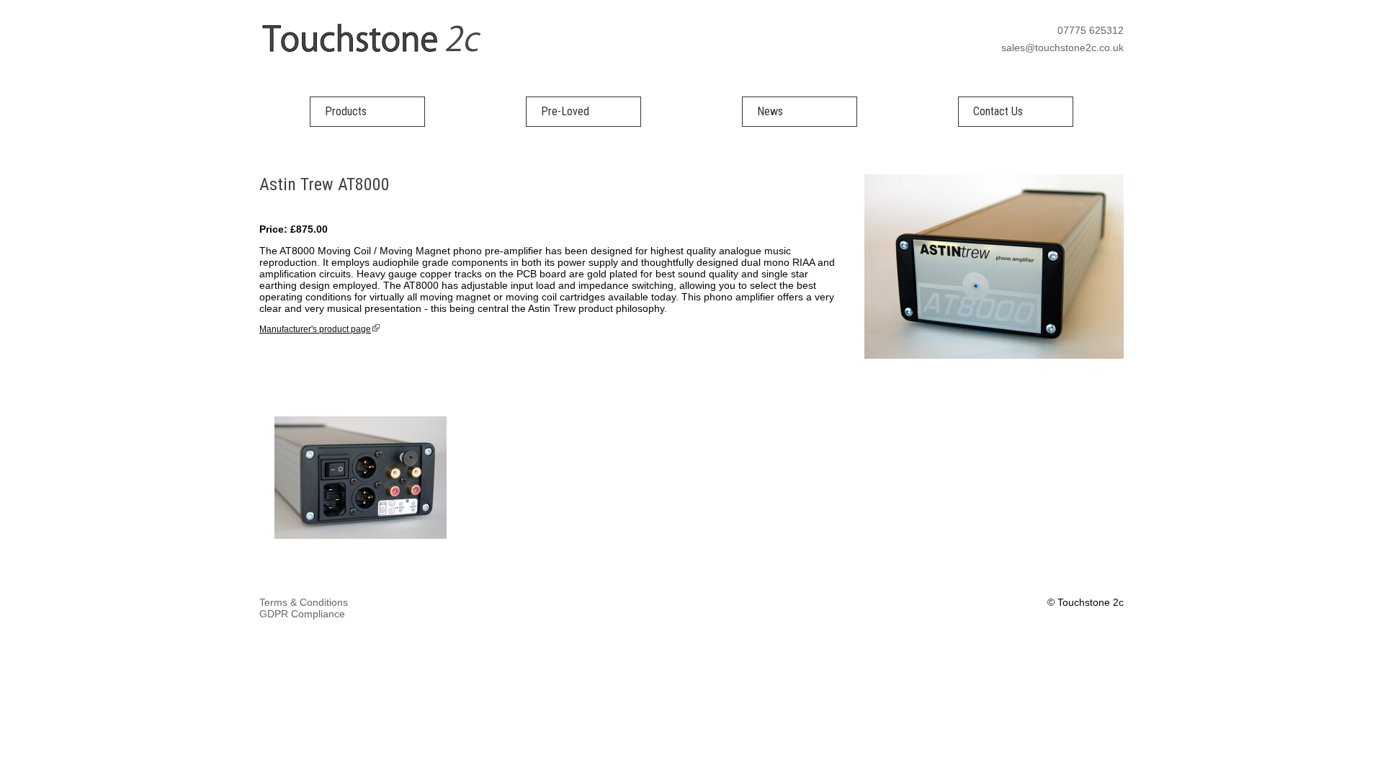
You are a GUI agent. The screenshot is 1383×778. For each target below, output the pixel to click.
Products (346, 111)
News (770, 111)
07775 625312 (1090, 30)
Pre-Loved (565, 111)
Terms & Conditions (303, 602)
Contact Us (998, 111)
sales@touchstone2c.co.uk (1062, 47)
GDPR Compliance (302, 614)
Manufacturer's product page (315, 329)
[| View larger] (360, 536)
